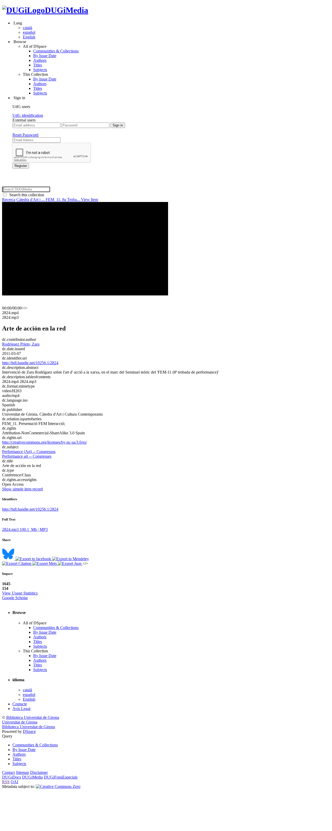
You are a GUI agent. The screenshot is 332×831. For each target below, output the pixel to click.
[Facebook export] (34, 559)
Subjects (40, 69)
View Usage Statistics (20, 593)
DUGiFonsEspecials (61, 777)
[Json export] (70, 563)
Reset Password (25, 135)
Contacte (19, 704)
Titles (37, 65)
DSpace (29, 731)
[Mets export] (45, 563)
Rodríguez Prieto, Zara (20, 344)
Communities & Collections (56, 51)
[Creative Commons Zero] (58, 786)
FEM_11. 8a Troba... (63, 199)
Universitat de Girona (19, 722)
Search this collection (25, 195)
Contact (8, 772)
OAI (14, 782)
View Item (89, 199)
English (29, 37)
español (29, 32)
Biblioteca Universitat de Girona (32, 717)
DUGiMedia (66, 10)
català (27, 27)
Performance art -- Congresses (26, 456)
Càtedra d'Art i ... (31, 199)
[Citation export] (17, 563)
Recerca (8, 199)
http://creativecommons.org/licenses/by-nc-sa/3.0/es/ (44, 442)
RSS (6, 782)
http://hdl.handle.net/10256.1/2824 (30, 363)
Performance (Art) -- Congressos (29, 451)
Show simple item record (22, 489)
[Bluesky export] (9, 559)
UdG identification (27, 115)
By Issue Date (44, 55)
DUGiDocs (11, 777)
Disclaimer (39, 772)
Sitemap (22, 772)
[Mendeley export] (70, 559)
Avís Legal (21, 708)
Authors (39, 60)
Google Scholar (15, 598)
